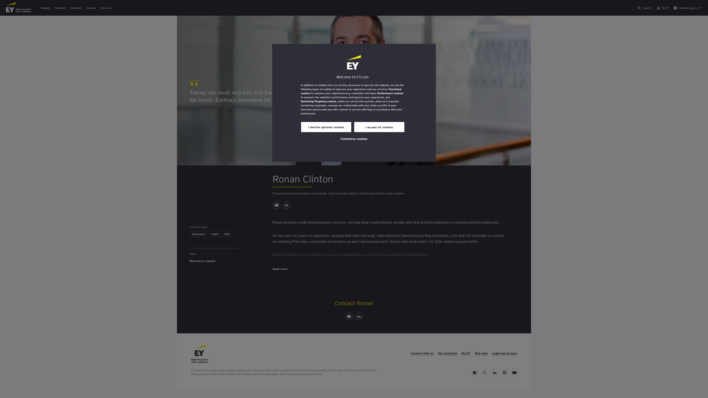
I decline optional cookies (326, 127)
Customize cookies (354, 139)
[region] (354, 103)
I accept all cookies (379, 127)
